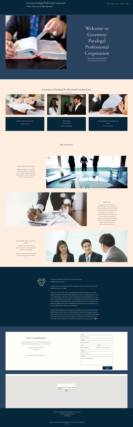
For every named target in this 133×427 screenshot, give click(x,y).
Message (83, 355)
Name (82, 334)
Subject (83, 350)
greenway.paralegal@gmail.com (36, 347)
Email (82, 345)
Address (83, 339)
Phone (98, 345)
